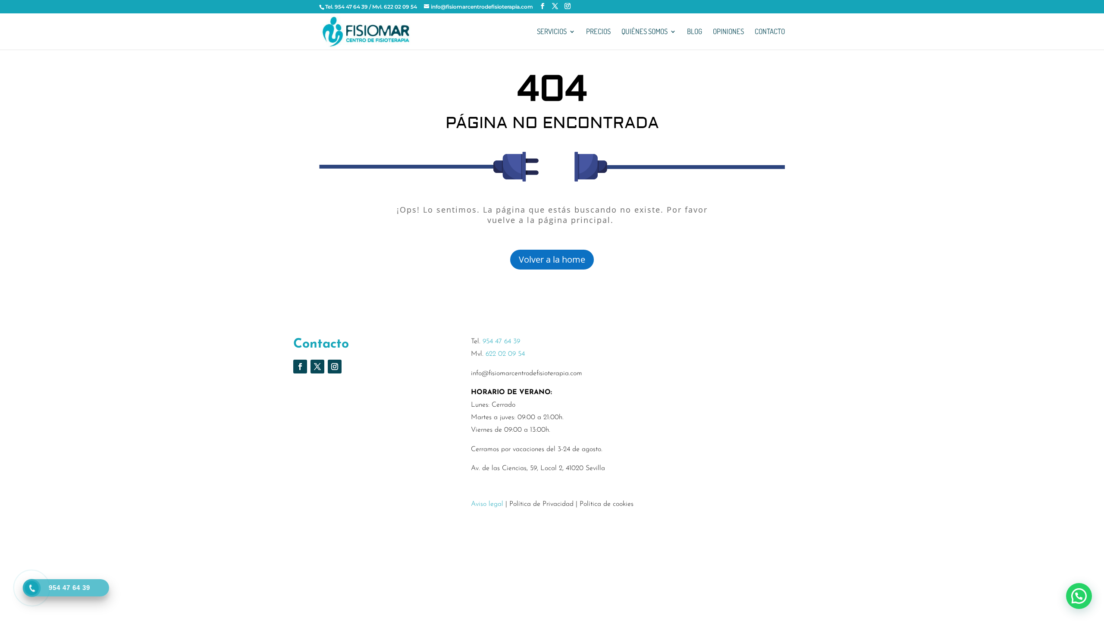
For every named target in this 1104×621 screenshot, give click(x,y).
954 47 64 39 (501, 341)
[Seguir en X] (317, 366)
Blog (694, 32)
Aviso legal (487, 504)
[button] (1079, 596)
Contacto (770, 32)
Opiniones (728, 32)
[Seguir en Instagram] (335, 366)
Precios (598, 32)
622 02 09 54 (505, 354)
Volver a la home (552, 259)
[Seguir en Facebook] (300, 366)
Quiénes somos (644, 32)
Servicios (552, 32)
